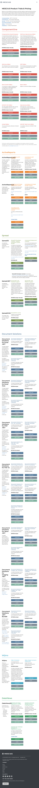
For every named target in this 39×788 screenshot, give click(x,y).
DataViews (4, 25)
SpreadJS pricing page (29, 245)
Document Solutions (6, 22)
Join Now (5, 783)
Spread (3, 21)
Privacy (3, 768)
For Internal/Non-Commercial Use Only (17, 258)
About (3, 764)
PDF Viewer (4, 449)
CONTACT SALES (17, 227)
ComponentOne (5, 18)
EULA (3, 770)
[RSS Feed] (11, 776)
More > (10, 77)
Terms (3, 769)
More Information (10, 53)
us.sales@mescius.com (13, 145)
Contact (3, 765)
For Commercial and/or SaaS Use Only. (31, 252)
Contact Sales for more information (5, 643)
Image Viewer (5, 594)
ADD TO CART (10, 55)
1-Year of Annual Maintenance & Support (20, 275)
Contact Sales (14, 219)
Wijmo (3, 24)
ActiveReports (5, 19)
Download (10, 50)
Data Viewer (4, 365)
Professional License (4, 370)
